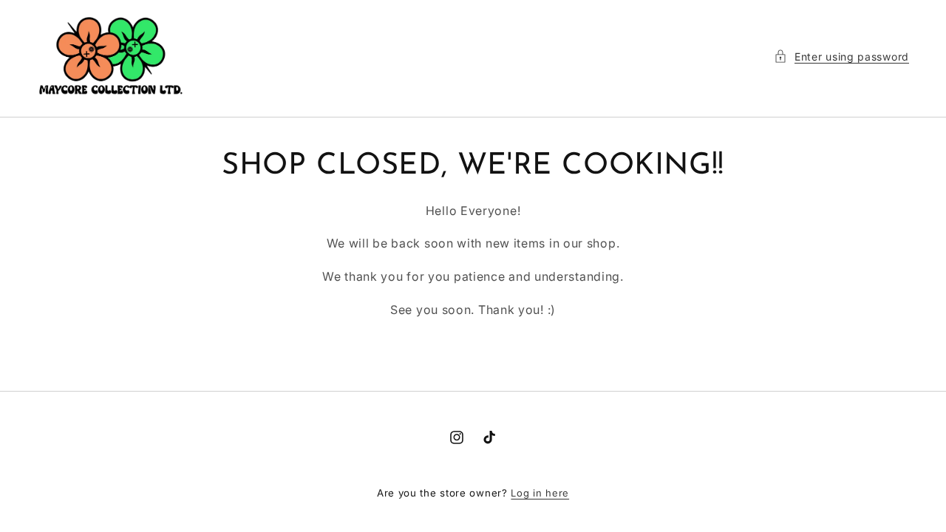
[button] (841, 56)
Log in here (540, 493)
